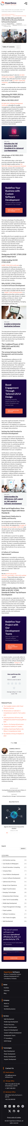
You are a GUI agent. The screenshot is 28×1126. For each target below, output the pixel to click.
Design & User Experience (14, 885)
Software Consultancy (14, 914)
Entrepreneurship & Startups (14, 896)
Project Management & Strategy (14, 907)
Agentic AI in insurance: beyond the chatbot (14, 815)
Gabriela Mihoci (10, 23)
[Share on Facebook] (11, 743)
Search (4, 846)
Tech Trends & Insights (14, 917)
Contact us (17, 662)
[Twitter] (9, 1112)
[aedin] (5, 1107)
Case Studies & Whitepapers (14, 863)
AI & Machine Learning (14, 860)
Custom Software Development (14, 878)
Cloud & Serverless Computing (14, 867)
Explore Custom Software (14, 210)
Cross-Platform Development (14, 874)
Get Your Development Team (13, 647)
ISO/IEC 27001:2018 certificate (10, 265)
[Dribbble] (18, 1112)
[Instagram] (14, 1107)
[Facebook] (18, 1107)
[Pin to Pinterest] (14, 743)
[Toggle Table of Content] (17, 47)
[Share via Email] (15, 743)
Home (3, 9)
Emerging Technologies (14, 892)
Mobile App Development (14, 903)
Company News (14, 871)
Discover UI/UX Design (13, 411)
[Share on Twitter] (12, 743)
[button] (3, 819)
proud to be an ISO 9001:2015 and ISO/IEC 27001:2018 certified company (14, 575)
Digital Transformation (14, 889)
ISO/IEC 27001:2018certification (13, 292)
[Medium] (9, 1107)
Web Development (14, 921)
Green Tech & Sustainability (14, 899)
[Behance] (22, 1107)
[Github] (14, 1112)
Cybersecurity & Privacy (14, 881)
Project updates (14, 910)
